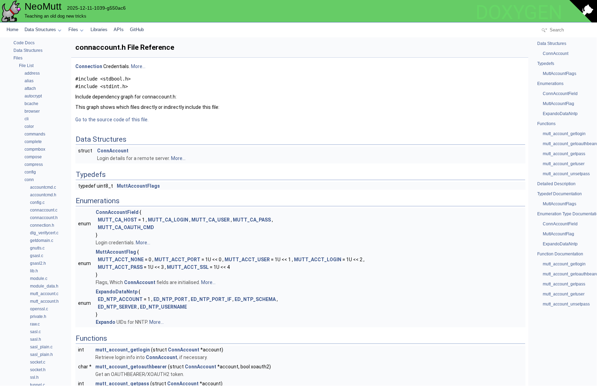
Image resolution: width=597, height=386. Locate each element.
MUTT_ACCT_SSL (188, 267)
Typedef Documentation (559, 193)
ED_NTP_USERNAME (163, 307)
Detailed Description (556, 183)
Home (12, 29)
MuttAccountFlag (116, 252)
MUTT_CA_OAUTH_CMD (126, 227)
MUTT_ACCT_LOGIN (317, 259)
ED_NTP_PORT (170, 299)
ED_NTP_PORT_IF (211, 299)
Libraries (99, 29)
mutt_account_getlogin (122, 349)
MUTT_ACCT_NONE (121, 259)
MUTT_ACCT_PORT (177, 259)
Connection (88, 66)
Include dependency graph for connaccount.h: (126, 97)
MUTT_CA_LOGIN (168, 220)
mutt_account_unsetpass (566, 173)
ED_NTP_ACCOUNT (120, 299)
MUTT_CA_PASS (252, 220)
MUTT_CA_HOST (117, 220)
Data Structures (40, 29)
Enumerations (550, 83)
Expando (105, 322)
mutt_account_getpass (564, 153)
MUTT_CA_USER (210, 220)
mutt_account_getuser (564, 163)
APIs (119, 29)
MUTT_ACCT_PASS (120, 267)
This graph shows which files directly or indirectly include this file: (147, 107)
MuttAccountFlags (138, 186)
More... (138, 66)
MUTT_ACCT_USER (247, 259)
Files (73, 29)
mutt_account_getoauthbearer (131, 366)
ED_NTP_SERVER (117, 307)
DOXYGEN (518, 12)
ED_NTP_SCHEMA (255, 299)
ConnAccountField (117, 212)
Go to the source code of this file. (112, 119)
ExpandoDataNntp (117, 291)
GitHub (137, 29)
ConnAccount (113, 150)
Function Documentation (560, 254)
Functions (546, 123)
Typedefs (545, 63)
